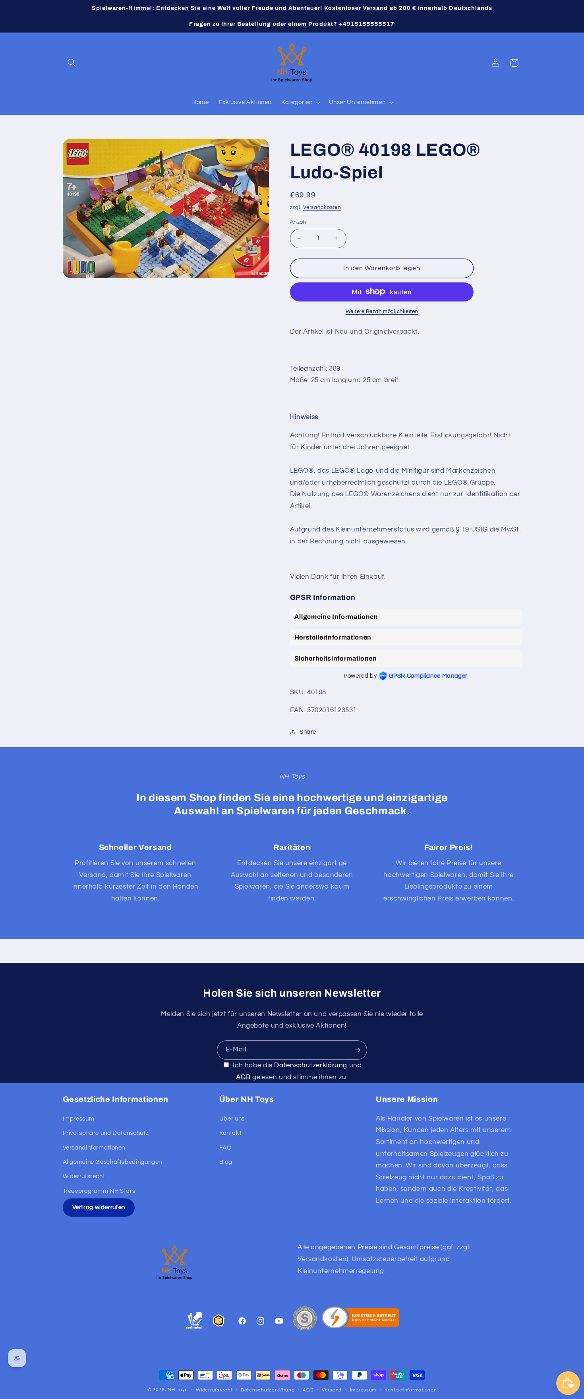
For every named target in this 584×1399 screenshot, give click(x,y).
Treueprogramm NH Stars (99, 1191)
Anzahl (299, 222)
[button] (72, 63)
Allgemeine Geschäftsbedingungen (112, 1162)
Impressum (79, 1119)
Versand (332, 1390)
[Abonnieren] (357, 1050)
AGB (243, 1077)
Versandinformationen (94, 1148)
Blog (225, 1162)
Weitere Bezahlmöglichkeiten (382, 311)
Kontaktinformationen (411, 1390)
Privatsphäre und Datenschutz (106, 1133)
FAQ (225, 1148)
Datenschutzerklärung (310, 1065)
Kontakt (230, 1133)
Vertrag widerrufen (98, 1207)
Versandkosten (322, 207)
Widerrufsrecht (84, 1176)
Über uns (232, 1119)
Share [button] (308, 731)
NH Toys (178, 1389)
